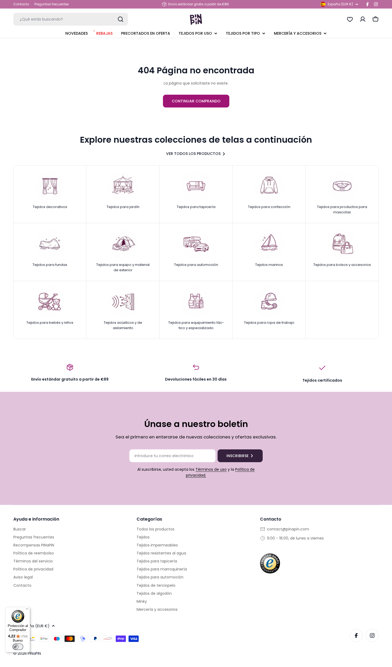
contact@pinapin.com (288, 529)
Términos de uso (211, 469)
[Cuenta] (362, 19)
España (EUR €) (340, 4)
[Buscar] (120, 19)
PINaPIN (34, 653)
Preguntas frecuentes (51, 4)
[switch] (18, 647)
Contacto (21, 4)
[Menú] (27, 610)
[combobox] (70, 19)
